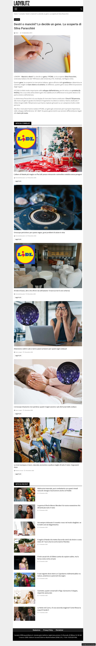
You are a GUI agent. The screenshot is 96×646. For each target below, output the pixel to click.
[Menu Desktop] (16, 9)
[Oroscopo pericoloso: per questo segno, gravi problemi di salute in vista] (48, 207)
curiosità (17, 19)
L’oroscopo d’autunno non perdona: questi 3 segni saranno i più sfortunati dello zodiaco (45, 407)
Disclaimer (59, 630)
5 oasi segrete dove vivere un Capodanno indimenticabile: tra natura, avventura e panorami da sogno (59, 575)
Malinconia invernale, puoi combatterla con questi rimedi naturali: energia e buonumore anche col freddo (57, 489)
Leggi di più (18, 181)
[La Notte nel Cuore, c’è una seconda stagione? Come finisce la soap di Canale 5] (24, 614)
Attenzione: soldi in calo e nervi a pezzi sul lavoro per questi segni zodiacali (40, 349)
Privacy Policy (48, 630)
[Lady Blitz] (21, 3)
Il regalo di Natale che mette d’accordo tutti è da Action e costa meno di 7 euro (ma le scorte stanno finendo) (59, 541)
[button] (81, 9)
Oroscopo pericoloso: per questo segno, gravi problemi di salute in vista (39, 233)
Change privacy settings (88, 644)
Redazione (36, 630)
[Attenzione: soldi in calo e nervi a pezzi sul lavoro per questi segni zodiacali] (48, 323)
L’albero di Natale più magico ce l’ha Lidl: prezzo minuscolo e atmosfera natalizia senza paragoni (48, 174)
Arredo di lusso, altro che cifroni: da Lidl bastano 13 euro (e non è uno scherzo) (42, 291)
